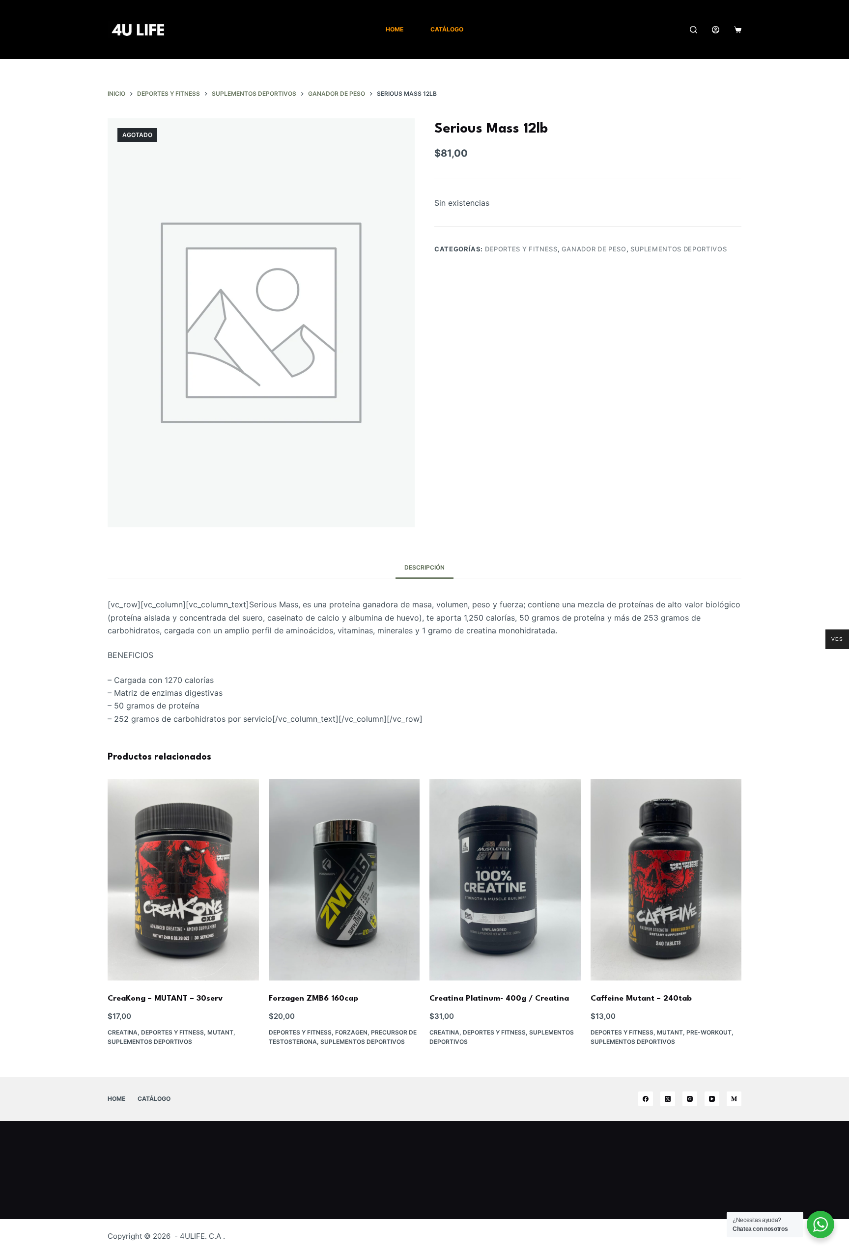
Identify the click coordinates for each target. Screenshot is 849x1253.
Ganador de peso (594, 249)
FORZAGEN (351, 1032)
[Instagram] (689, 1098)
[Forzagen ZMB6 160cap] (344, 880)
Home (394, 29)
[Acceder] (715, 29)
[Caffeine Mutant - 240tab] (666, 880)
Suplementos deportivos (678, 249)
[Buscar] (693, 29)
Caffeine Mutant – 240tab (641, 999)
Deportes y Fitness (521, 249)
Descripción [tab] (424, 567)
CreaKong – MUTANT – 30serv (165, 999)
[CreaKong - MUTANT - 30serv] (183, 880)
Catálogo (446, 29)
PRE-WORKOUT (709, 1032)
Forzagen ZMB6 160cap (313, 999)
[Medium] (734, 1098)
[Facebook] (645, 1098)
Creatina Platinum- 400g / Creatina (499, 999)
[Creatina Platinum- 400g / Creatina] (505, 880)
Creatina (123, 1032)
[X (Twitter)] (667, 1098)
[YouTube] (712, 1098)
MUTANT (220, 1032)
